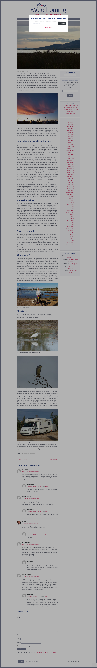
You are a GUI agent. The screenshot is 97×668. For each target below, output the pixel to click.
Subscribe (62, 23)
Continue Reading (48, 27)
